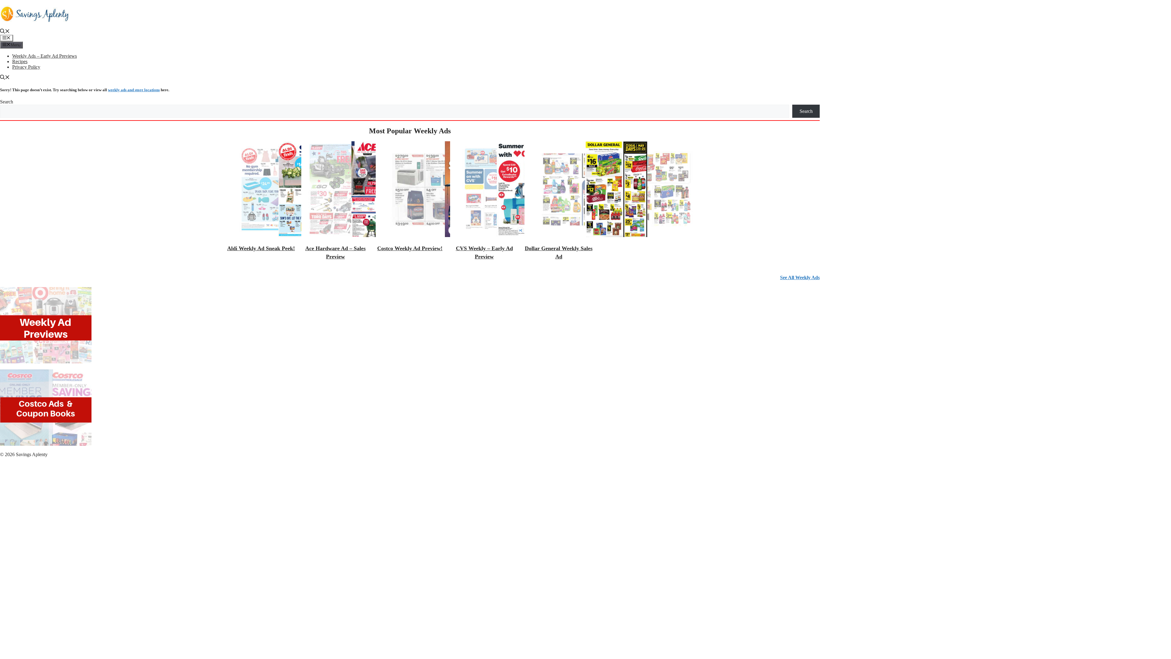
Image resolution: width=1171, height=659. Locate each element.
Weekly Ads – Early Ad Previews (44, 56)
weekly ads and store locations (134, 90)
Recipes (19, 61)
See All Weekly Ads (800, 277)
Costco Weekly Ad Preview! (409, 248)
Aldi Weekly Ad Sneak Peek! (261, 248)
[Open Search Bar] (5, 31)
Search (6, 101)
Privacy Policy (26, 67)
